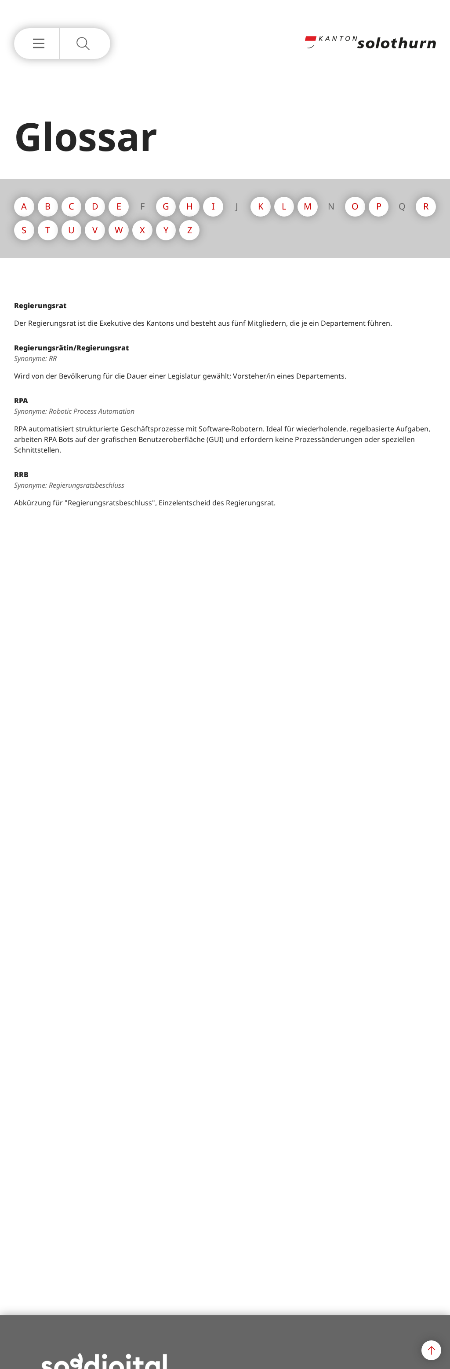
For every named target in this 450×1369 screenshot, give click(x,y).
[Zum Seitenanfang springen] (431, 1350)
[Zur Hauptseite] (370, 46)
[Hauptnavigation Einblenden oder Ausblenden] (36, 43)
